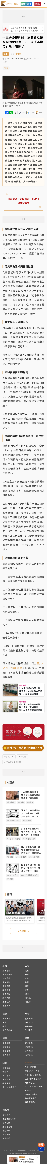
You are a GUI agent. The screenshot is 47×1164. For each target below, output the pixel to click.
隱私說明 (6, 1134)
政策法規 (6, 1002)
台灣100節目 (30, 1067)
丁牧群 (18, 54)
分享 (7, 112)
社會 (5, 54)
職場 (27, 994)
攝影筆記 (6, 1083)
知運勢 (28, 1002)
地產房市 (6, 1005)
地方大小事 (7, 1030)
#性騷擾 (10, 879)
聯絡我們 (6, 1130)
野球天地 (29, 1047)
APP (40, 112)
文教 (27, 990)
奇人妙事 (6, 1055)
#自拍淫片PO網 (29, 839)
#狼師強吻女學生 (13, 821)
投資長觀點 (7, 974)
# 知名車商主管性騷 (12, 762)
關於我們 (6, 1115)
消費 (27, 986)
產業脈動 (6, 982)
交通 (27, 970)
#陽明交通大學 (12, 875)
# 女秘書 (22, 757)
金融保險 (6, 986)
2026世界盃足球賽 (33, 1079)
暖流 (5, 1026)
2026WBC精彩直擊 (33, 1086)
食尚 (27, 978)
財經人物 (6, 978)
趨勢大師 (6, 998)
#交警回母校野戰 (13, 839)
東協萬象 (6, 1051)
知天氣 (28, 998)
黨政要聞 (29, 1018)
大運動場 (29, 1051)
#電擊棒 (21, 802)
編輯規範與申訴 (9, 1119)
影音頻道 (6, 1068)
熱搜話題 (6, 1047)
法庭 (5, 1022)
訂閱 (32, 113)
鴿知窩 (5, 1071)
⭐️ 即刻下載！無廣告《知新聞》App (23, 747)
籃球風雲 (29, 1043)
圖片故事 (6, 1079)
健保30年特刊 (31, 1094)
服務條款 (6, 1138)
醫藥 (27, 982)
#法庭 (6, 68)
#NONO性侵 (21, 857)
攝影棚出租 (7, 1127)
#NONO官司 (34, 857)
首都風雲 (29, 1030)
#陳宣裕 (10, 857)
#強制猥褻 (27, 821)
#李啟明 (30, 802)
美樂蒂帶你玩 (31, 1098)
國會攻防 (29, 1022)
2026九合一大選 (32, 1071)
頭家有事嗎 (30, 1102)
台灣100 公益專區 (33, 1075)
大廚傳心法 (30, 1083)
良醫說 (28, 1090)
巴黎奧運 (29, 1055)
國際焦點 (6, 994)
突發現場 (6, 1018)
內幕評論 (29, 1026)
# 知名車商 (9, 757)
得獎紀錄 (6, 1123)
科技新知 (6, 990)
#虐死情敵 (11, 802)
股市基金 (6, 970)
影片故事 (6, 1075)
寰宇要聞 (6, 1043)
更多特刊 (23, 931)
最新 (16, 4)
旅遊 (27, 974)
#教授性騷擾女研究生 (29, 875)
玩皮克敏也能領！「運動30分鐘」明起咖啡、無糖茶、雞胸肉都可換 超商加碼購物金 (24, 29)
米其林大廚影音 (9, 1087)
